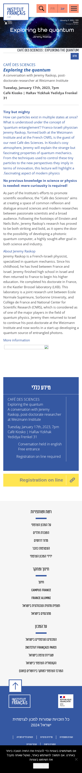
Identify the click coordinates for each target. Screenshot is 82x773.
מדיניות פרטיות (46, 737)
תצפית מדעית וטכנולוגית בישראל (41, 606)
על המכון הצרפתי (41, 525)
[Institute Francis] (16, 12)
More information (16, 340)
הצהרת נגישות (50, 744)
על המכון (41, 626)
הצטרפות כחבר (41, 548)
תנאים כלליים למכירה (25, 737)
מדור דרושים (41, 541)
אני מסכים (41, 766)
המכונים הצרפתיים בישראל (41, 640)
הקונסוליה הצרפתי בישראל (41, 663)
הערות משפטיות (66, 737)
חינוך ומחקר (41, 569)
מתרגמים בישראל (41, 614)
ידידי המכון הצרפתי (41, 556)
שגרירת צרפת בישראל (41, 655)
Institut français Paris (41, 647)
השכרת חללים (41, 533)
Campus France (41, 590)
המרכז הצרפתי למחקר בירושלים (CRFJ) (41, 671)
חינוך (41, 582)
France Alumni (41, 598)
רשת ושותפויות (41, 512)
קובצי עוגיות (31, 744)
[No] (76, 759)
